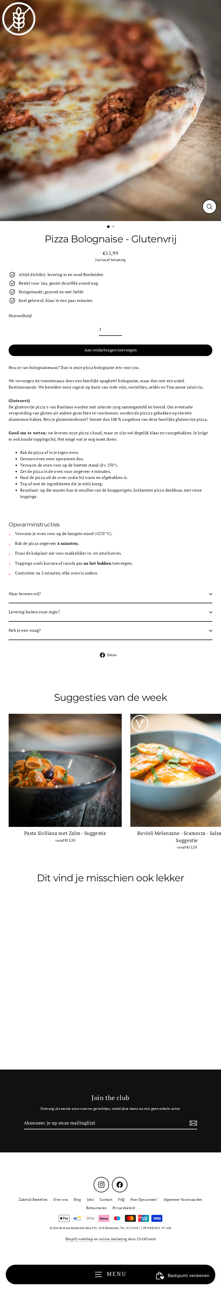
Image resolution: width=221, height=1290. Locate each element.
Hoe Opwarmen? (143, 1199)
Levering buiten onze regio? (34, 611)
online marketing (113, 1239)
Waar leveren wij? (25, 593)
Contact (106, 1199)
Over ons (60, 1199)
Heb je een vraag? (25, 630)
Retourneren (96, 1208)
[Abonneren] (192, 1123)
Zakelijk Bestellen (33, 1199)
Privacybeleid (124, 1208)
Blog (77, 1199)
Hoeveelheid (20, 315)
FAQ (121, 1199)
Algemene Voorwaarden (182, 1199)
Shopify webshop (79, 1239)
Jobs (90, 1199)
